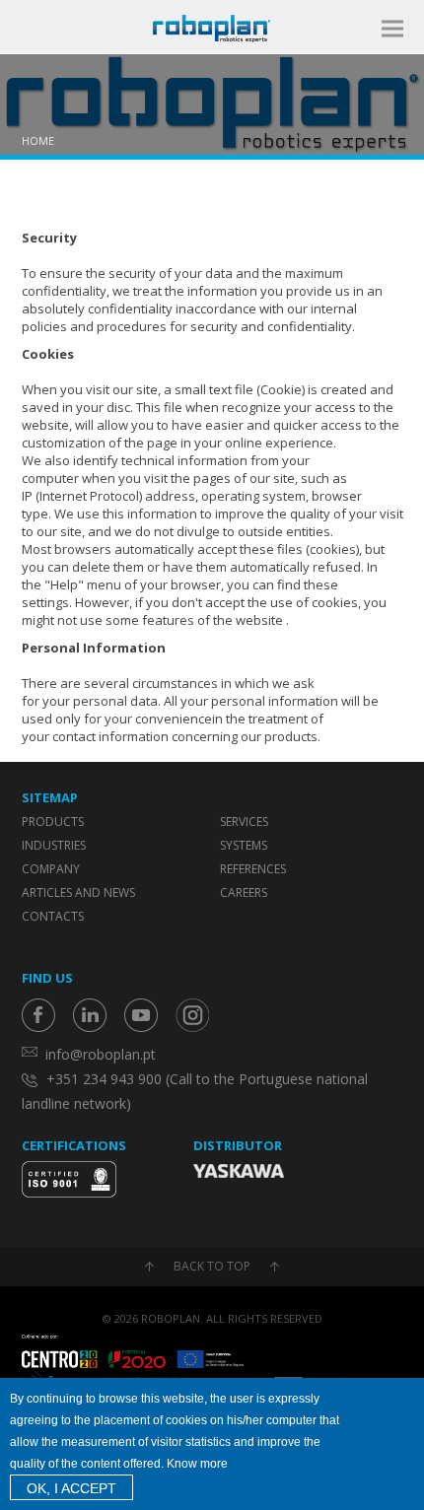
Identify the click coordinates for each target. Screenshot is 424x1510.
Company (51, 868)
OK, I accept (71, 1488)
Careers (243, 892)
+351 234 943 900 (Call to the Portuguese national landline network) (195, 1091)
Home (38, 140)
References (253, 868)
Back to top (212, 1266)
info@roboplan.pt (100, 1054)
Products (53, 821)
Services (244, 821)
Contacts (53, 916)
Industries (54, 845)
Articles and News (78, 892)
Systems (243, 845)
